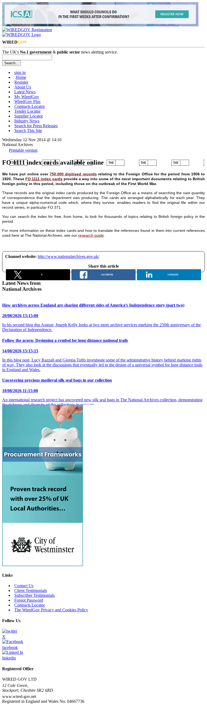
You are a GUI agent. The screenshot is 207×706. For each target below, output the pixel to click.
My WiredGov (26, 96)
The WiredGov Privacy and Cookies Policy (51, 610)
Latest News (25, 92)
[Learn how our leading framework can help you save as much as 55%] (42, 564)
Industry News (26, 121)
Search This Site (28, 130)
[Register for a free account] (27, 29)
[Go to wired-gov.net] (21, 34)
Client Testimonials (30, 590)
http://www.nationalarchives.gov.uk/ (68, 256)
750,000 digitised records (73, 174)
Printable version (23, 150)
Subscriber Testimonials (34, 595)
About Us (22, 87)
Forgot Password (28, 600)
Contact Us (23, 585)
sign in (20, 72)
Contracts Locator (29, 106)
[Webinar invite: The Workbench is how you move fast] (100, 25)
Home (21, 77)
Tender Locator (27, 111)
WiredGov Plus (27, 101)
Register (21, 82)
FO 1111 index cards (43, 179)
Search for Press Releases (36, 125)
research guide (91, 235)
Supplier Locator (28, 116)
